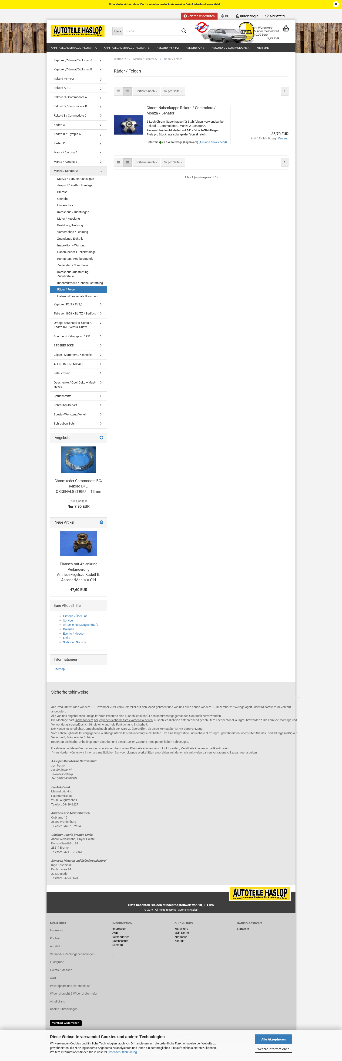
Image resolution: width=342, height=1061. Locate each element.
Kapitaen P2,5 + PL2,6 (68, 304)
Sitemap (59, 669)
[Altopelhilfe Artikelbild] (78, 459)
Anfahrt (55, 946)
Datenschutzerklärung (122, 1052)
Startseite (243, 928)
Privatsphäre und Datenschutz (70, 986)
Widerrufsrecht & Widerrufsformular (73, 993)
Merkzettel (276, 16)
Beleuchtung (62, 373)
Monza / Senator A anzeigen (75, 178)
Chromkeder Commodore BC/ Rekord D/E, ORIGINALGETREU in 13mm (78, 486)
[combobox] (146, 91)
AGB (53, 978)
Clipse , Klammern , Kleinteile (73, 354)
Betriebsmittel (63, 396)
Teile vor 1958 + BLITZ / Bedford (75, 313)
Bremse (62, 192)
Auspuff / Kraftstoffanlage (74, 185)
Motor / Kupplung (68, 218)
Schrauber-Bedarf (65, 405)
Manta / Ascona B (65, 161)
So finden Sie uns (74, 642)
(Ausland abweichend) (213, 142)
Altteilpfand (57, 1001)
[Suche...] (183, 31)
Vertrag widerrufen (201, 16)
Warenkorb (181, 928)
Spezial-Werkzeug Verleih (70, 414)
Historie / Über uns (75, 616)
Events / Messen (74, 633)
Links (66, 637)
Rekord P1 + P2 (168, 47)
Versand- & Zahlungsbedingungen (72, 954)
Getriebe (62, 198)
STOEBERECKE (64, 345)
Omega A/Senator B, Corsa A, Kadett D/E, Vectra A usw (73, 325)
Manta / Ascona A (65, 152)
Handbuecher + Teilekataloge (76, 252)
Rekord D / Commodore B (70, 106)
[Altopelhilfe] (77, 31)
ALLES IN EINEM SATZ (69, 364)
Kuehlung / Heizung (70, 225)
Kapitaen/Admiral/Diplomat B (127, 47)
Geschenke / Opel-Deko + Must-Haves (75, 385)
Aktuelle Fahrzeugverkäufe (80, 624)
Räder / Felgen (66, 289)
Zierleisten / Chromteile (72, 265)
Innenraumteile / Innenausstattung (80, 283)
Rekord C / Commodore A (230, 47)
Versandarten (120, 937)
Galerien (68, 629)
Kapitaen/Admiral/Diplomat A (73, 47)
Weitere (262, 47)
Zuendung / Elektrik (70, 238)
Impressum (57, 930)
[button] (225, 16)
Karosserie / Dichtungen (73, 212)
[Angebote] (101, 438)
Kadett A (59, 125)
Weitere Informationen (273, 1049)
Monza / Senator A (66, 171)
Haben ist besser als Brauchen (77, 296)
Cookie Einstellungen (63, 1009)
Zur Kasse (180, 937)
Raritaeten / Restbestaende (75, 258)
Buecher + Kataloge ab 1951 (72, 336)
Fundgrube (57, 962)
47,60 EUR (78, 590)
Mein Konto (181, 932)
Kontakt (55, 938)
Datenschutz (120, 941)
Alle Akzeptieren (273, 1039)
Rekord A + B (195, 47)
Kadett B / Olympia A (67, 134)
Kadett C (59, 143)
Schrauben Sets (64, 423)
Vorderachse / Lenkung (72, 232)
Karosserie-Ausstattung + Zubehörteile (74, 274)
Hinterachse (65, 205)
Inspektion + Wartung (71, 245)
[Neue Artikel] (101, 522)
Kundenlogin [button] (248, 16)
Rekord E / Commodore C (70, 115)
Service (68, 620)
